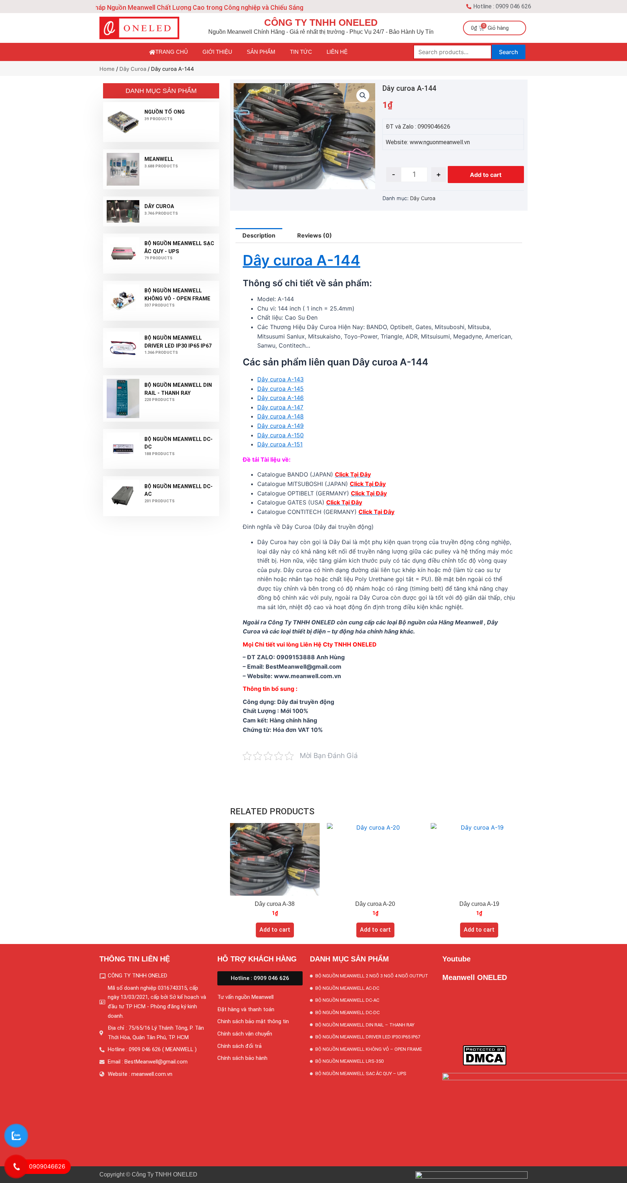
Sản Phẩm (261, 52)
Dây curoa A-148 (280, 416)
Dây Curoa (132, 69)
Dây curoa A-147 (280, 407)
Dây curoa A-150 (280, 435)
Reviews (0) (314, 235)
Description (258, 235)
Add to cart (485, 174)
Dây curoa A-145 (280, 388)
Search (508, 52)
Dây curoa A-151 (280, 444)
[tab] (258, 235)
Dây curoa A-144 (301, 260)
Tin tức (301, 52)
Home (107, 69)
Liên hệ (337, 52)
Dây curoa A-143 (280, 379)
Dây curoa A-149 (280, 425)
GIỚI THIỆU (217, 52)
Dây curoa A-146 (280, 397)
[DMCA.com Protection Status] (485, 1054)
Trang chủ (171, 52)
